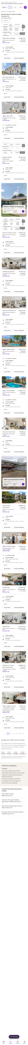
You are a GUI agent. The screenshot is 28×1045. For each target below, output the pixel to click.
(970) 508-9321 (6, 511)
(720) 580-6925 (6, 395)
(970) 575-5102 (5, 712)
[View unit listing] (23, 211)
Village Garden (10, 349)
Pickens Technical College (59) (9, 783)
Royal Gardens (10, 390)
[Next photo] (25, 30)
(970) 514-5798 (5, 592)
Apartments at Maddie (8, 38)
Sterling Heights (11, 546)
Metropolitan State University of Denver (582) (13, 772)
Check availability (19, 58)
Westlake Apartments (8, 271)
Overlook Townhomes (8, 432)
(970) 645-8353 (6, 630)
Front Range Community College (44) (11, 780)
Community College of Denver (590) (11, 770)
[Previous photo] (3, 30)
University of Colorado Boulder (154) (11, 778)
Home (2, 11)
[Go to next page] (23, 733)
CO (6, 11)
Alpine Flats (9, 116)
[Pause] (24, 185)
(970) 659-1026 (5, 120)
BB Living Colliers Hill (8, 77)
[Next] (25, 7)
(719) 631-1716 (5, 81)
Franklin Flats (6, 587)
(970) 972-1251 (5, 163)
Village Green (6, 626)
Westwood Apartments (9, 310)
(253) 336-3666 (6, 550)
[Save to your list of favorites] (23, 26)
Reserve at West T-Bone (9, 232)
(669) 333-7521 (5, 671)
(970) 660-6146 (6, 276)
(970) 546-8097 (6, 237)
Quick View (7, 58)
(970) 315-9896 (5, 353)
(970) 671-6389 (6, 436)
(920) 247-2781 (6, 42)
